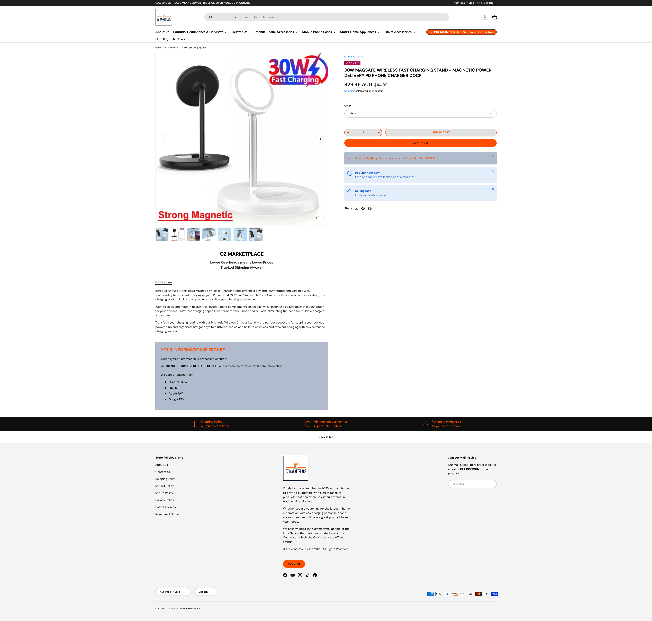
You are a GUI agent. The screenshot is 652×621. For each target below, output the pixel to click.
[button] (494, 17)
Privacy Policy (164, 500)
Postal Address (165, 507)
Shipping (349, 91)
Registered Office (167, 514)
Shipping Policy (165, 479)
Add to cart (441, 132)
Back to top (326, 437)
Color (347, 106)
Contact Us (163, 472)
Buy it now (420, 143)
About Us (162, 32)
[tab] (163, 282)
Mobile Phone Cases (317, 32)
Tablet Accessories (398, 32)
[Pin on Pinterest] (369, 208)
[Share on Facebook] (363, 208)
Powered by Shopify (190, 608)
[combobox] (326, 17)
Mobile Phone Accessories (275, 32)
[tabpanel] (241, 311)
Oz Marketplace (353, 56)
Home (158, 47)
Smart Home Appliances (358, 32)
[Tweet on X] (356, 208)
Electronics (239, 32)
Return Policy (164, 493)
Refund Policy (164, 486)
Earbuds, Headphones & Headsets (198, 32)
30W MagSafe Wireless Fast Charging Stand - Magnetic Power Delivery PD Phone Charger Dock (186, 47)
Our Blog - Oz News (170, 39)
